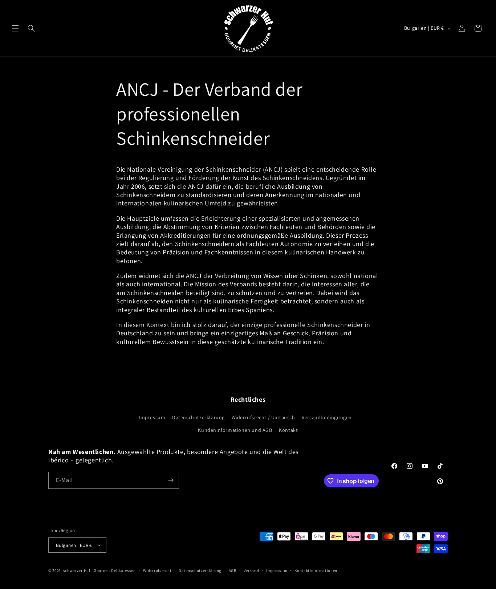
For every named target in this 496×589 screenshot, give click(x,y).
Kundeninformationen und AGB (235, 430)
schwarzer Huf (76, 570)
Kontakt (288, 430)
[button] (15, 28)
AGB (232, 570)
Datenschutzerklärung (198, 417)
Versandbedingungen (327, 417)
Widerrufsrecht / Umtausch (263, 417)
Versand (251, 570)
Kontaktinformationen (315, 570)
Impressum (152, 417)
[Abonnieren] (171, 480)
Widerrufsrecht (157, 570)
